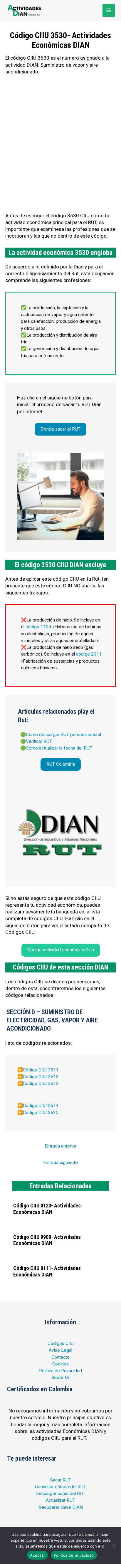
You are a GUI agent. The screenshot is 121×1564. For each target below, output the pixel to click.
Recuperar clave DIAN (60, 1507)
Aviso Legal (60, 1350)
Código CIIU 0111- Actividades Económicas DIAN (47, 1271)
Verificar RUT (39, 741)
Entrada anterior (60, 1146)
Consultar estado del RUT (60, 1486)
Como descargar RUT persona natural (63, 734)
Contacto (60, 1357)
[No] (114, 1545)
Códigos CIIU (61, 1343)
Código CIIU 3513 (40, 1083)
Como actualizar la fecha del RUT (59, 748)
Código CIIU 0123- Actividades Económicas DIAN (47, 1208)
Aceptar (37, 1555)
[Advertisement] (60, 143)
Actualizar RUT (60, 1500)
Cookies (60, 1364)
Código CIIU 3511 (40, 1070)
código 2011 (89, 654)
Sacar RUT (60, 1480)
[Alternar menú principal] (108, 10)
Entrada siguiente (60, 1162)
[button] (60, 429)
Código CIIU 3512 (40, 1076)
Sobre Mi (60, 1377)
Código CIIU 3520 (40, 1112)
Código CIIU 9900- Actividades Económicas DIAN (47, 1240)
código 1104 (38, 626)
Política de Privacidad (60, 1370)
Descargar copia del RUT (60, 1493)
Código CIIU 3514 (40, 1105)
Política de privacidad (74, 1555)
